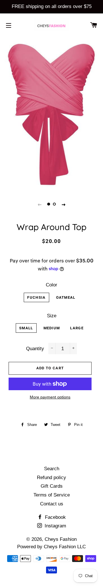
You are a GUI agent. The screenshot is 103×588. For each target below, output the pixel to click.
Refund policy (51, 477)
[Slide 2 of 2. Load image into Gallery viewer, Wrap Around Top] (54, 204)
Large (77, 328)
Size (51, 315)
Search (51, 468)
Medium (51, 328)
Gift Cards (52, 486)
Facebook (54, 517)
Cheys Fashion (61, 539)
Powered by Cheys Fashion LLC (51, 546)
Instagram (54, 526)
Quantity (35, 348)
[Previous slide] (39, 204)
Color (51, 285)
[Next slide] (63, 204)
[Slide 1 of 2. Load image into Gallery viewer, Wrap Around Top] (49, 204)
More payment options (50, 397)
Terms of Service (51, 495)
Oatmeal (66, 297)
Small (26, 328)
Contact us (51, 504)
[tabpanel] (51, 113)
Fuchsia (36, 297)
